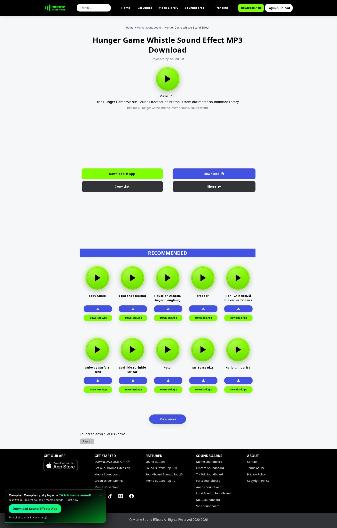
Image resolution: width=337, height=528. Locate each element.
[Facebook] (132, 496)
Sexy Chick (97, 296)
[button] (122, 186)
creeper (203, 296)
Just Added (145, 8)
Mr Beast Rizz (202, 367)
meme (165, 108)
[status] (55, 506)
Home (125, 8)
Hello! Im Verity (237, 367)
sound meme (199, 108)
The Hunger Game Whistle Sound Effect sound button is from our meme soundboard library (168, 101)
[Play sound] (167, 79)
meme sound (180, 108)
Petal (168, 367)
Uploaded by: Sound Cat (168, 59)
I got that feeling (132, 296)
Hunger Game (150, 108)
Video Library (168, 8)
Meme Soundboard (149, 27)
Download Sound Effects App (35, 509)
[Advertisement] (59, 99)
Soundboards (194, 8)
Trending (221, 8)
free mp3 (133, 108)
